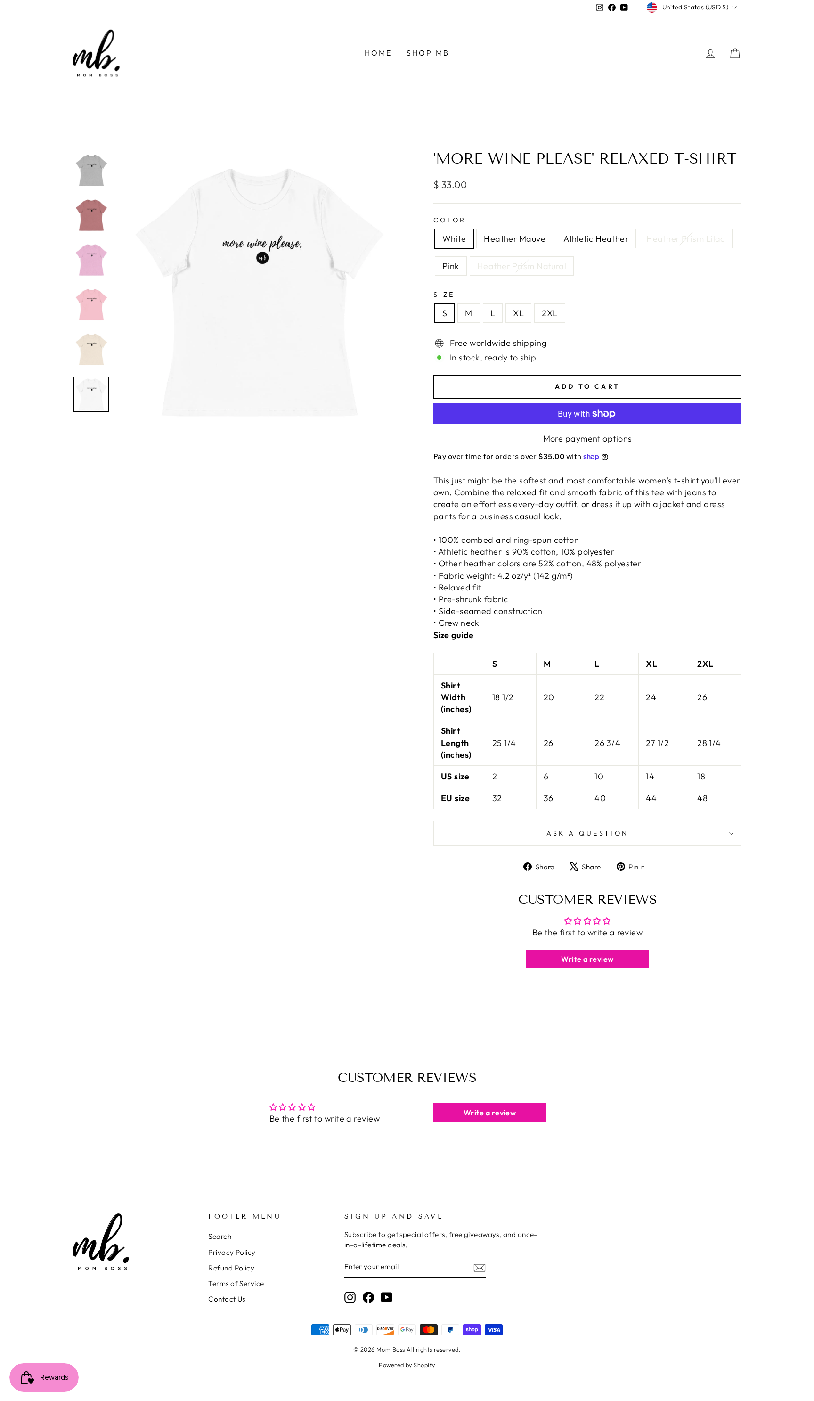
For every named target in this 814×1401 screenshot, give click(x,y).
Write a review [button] (587, 959)
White (454, 238)
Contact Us (226, 1298)
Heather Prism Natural (521, 266)
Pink (450, 266)
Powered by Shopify (407, 1364)
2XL (549, 313)
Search (219, 1236)
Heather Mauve (514, 238)
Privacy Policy (231, 1252)
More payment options (587, 438)
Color (449, 220)
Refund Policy (231, 1267)
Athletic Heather (595, 238)
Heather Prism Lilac (685, 238)
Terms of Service (236, 1283)
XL (518, 313)
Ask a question (587, 833)
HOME (378, 52)
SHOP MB (428, 52)
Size (444, 294)
